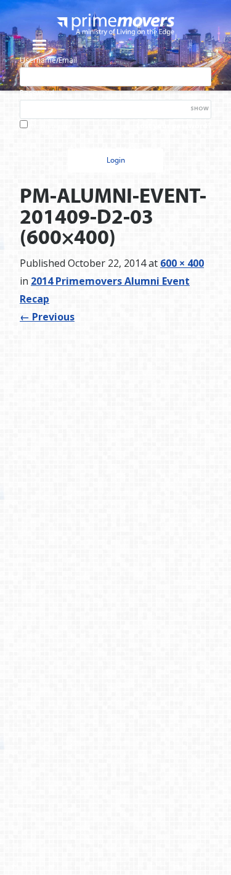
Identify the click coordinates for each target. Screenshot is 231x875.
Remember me (50, 126)
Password (37, 93)
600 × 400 (182, 263)
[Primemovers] (115, 24)
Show (199, 108)
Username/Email (48, 60)
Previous (47, 317)
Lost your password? (173, 125)
